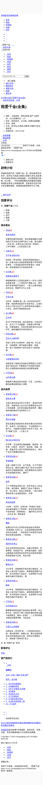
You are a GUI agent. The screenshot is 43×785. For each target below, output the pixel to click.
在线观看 (6, 135)
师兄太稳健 (10, 419)
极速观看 (6, 138)
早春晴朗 (9, 461)
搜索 (27, 76)
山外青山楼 (10, 377)
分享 (17, 100)
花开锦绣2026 (11, 606)
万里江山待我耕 (12, 627)
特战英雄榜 (10, 502)
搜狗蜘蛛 (27, 723)
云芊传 (8, 318)
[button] (9, 160)
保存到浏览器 (8, 100)
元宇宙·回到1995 (13, 255)
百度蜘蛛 (12, 723)
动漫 (8, 27)
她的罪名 (12, 686)
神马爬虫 (20, 723)
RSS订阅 (4, 723)
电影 (8, 22)
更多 (3, 653)
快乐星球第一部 (15, 701)
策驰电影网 (13, 15)
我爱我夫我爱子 (12, 276)
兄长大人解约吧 (12, 338)
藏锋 (8, 523)
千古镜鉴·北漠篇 (15, 689)
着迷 (10, 691)
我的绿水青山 (11, 544)
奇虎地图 (35, 723)
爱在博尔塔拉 (14, 699)
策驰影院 (5, 15)
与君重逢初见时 (12, 359)
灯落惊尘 (12, 696)
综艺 (8, 30)
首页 (8, 20)
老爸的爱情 (10, 235)
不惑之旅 (9, 297)
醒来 (8, 585)
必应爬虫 (10, 725)
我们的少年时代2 (13, 440)
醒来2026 (9, 564)
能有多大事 (10, 399)
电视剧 (8, 25)
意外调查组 (13, 684)
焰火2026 (12, 694)
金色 (8, 481)
